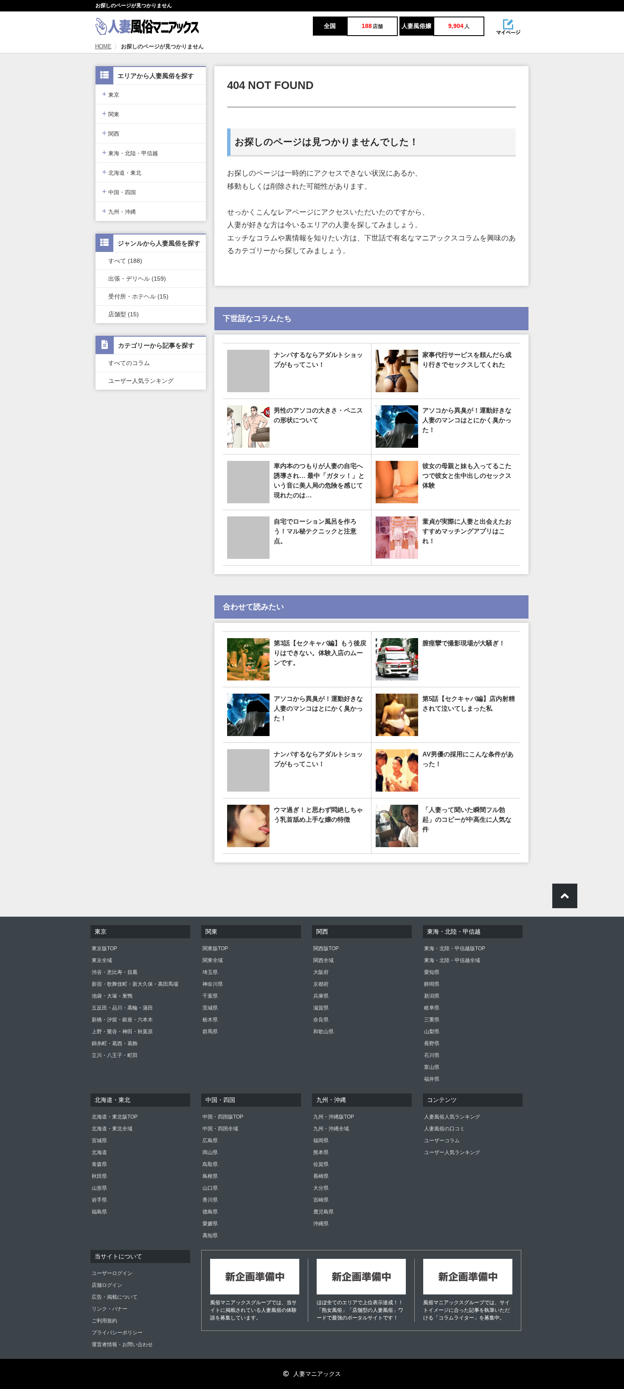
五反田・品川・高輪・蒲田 (122, 1008)
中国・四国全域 (220, 1129)
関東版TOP (215, 948)
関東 (110, 113)
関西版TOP (326, 948)
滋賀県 (321, 1008)
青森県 (99, 1164)
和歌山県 (323, 1032)
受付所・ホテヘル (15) (138, 296)
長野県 (431, 1043)
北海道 (99, 1152)
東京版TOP (104, 948)
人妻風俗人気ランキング (452, 1117)
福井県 (431, 1079)
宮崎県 (321, 1200)
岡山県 (210, 1152)
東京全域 (102, 960)
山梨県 (431, 1032)
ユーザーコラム (442, 1141)
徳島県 (210, 1212)
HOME (103, 47)
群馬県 (210, 1032)
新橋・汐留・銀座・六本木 (122, 1020)
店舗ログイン (107, 1285)
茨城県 (210, 1008)
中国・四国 (119, 191)
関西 (110, 132)
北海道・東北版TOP (115, 1117)
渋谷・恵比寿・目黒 (115, 972)
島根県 (210, 1176)
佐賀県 (321, 1164)
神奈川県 (212, 984)
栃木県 (210, 1020)
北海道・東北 (121, 171)
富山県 (431, 1067)
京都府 (321, 984)
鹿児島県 (323, 1212)
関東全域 (212, 960)
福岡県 (321, 1141)
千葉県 (210, 996)
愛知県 (431, 972)
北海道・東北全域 (112, 1129)
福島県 (99, 1212)
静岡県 (431, 984)
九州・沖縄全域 (331, 1129)
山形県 (99, 1188)
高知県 (210, 1235)
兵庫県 (321, 996)
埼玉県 (210, 972)
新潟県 (431, 996)
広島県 (210, 1141)
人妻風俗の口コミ (444, 1129)
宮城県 (99, 1141)
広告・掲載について (115, 1297)
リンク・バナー (109, 1309)
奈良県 (321, 1020)
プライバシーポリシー (117, 1333)
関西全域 (323, 960)
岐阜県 (431, 1008)
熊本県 (321, 1152)
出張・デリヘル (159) (137, 278)
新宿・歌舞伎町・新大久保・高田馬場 (135, 984)
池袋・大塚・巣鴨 (112, 996)
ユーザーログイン (112, 1273)
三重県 (431, 1020)
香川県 (210, 1200)
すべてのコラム (129, 363)
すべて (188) (125, 260)
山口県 (210, 1188)
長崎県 (321, 1176)
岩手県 (99, 1200)
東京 (110, 93)
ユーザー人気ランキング (141, 380)
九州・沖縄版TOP (333, 1117)
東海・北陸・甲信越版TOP (454, 948)
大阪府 (321, 972)
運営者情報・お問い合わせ (122, 1344)
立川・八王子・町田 (115, 1055)
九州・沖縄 (119, 210)
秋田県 (99, 1176)
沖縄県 (321, 1224)
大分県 (321, 1188)
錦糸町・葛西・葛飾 (115, 1043)
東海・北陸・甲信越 (130, 152)
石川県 (431, 1055)
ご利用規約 (104, 1321)
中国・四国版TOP (222, 1117)
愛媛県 (210, 1224)
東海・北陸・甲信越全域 (452, 960)
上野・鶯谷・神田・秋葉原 (122, 1032)
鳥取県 (210, 1164)
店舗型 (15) (123, 314)
